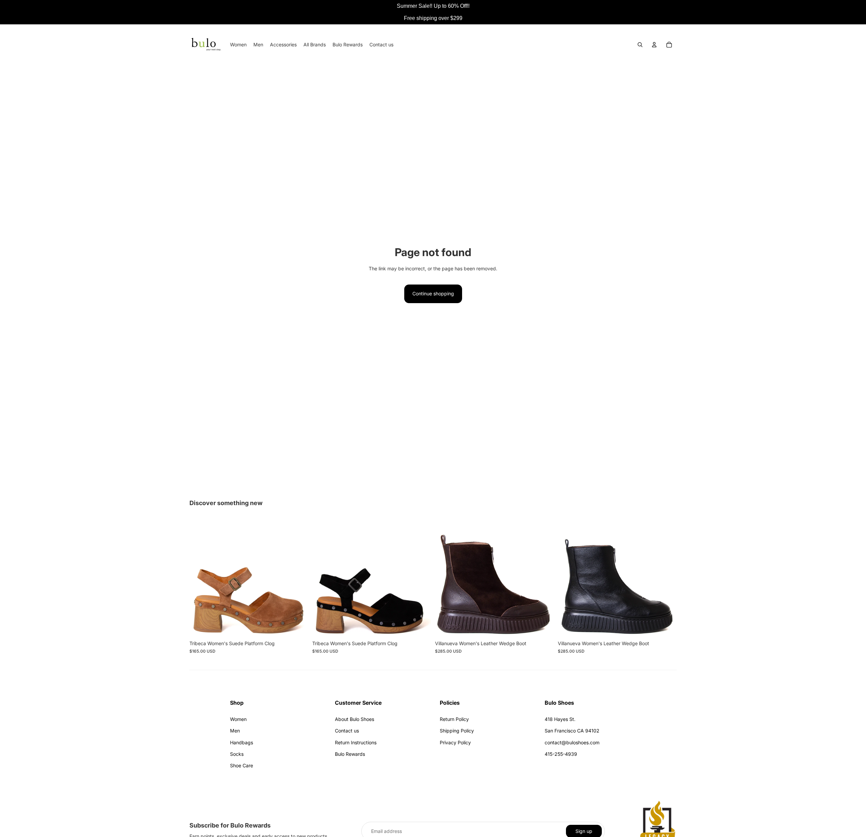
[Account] (654, 44)
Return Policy (454, 719)
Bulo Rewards (350, 754)
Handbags (241, 742)
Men (235, 730)
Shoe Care (241, 765)
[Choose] (298, 627)
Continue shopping (433, 293)
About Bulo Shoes (354, 719)
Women (238, 719)
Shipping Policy (457, 730)
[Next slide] (298, 577)
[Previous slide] (199, 577)
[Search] (640, 44)
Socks (237, 754)
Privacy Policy (455, 742)
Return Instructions (356, 742)
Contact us (347, 730)
